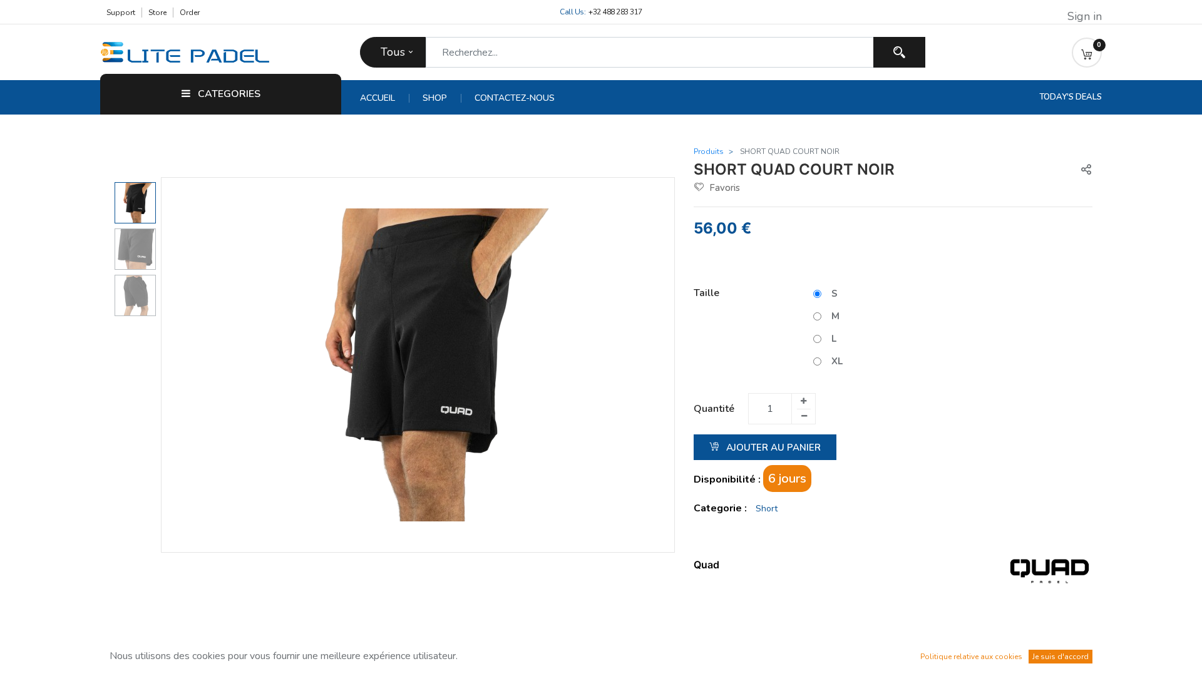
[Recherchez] (899, 52)
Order (190, 13)
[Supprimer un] (804, 416)
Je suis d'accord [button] (1060, 657)
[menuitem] (384, 98)
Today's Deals (1070, 97)
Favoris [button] (724, 188)
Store (157, 13)
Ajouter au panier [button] (772, 447)
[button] (1087, 53)
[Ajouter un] (803, 401)
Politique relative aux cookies (971, 657)
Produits (709, 151)
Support (120, 13)
